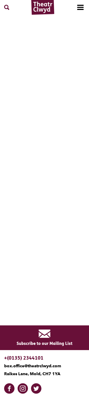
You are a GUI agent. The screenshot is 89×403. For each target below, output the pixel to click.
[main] (44, 166)
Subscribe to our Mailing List (44, 343)
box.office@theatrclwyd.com (32, 365)
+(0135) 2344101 (23, 358)
